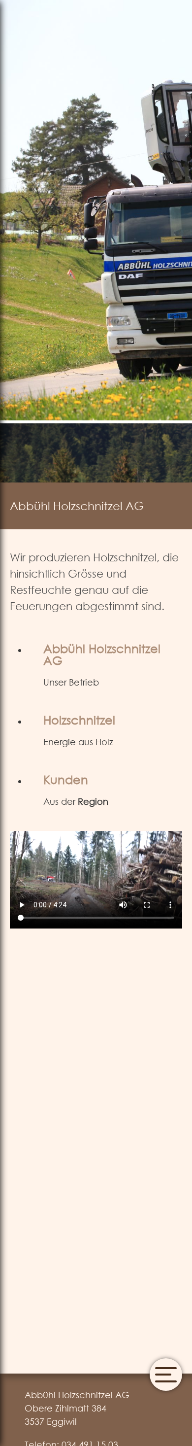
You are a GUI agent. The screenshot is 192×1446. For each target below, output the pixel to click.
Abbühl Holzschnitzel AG (101, 654)
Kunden (65, 779)
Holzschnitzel (79, 719)
